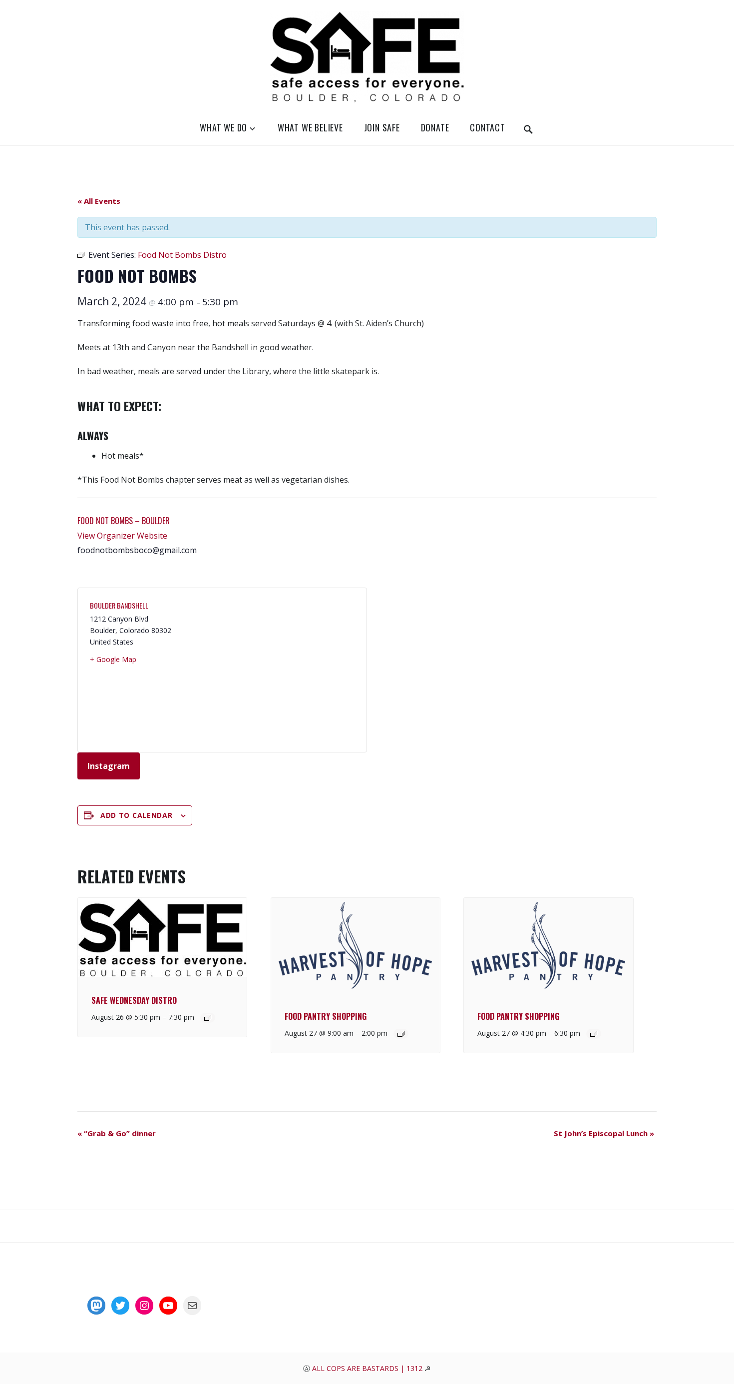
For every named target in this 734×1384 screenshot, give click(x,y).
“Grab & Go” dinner (116, 1133)
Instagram (108, 765)
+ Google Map (113, 659)
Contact (487, 127)
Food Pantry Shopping (326, 1016)
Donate (435, 127)
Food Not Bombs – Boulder (123, 521)
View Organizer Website (122, 535)
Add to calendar (136, 815)
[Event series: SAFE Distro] (207, 1018)
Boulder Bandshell (119, 605)
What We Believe (310, 127)
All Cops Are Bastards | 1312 (368, 1368)
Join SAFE (382, 127)
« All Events (98, 201)
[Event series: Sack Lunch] (400, 1034)
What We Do (223, 127)
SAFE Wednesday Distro (134, 1000)
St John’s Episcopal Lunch (604, 1133)
